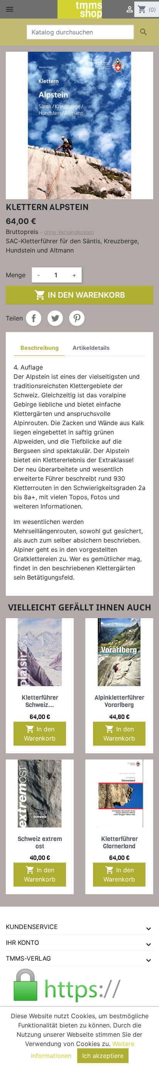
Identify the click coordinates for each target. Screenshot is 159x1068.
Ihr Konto (22, 942)
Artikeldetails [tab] (91, 347)
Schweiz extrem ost (40, 842)
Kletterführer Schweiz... (40, 701)
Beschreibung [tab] (39, 347)
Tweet (55, 318)
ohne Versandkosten (69, 232)
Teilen (33, 318)
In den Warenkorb (79, 295)
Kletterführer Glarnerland (119, 842)
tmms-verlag (28, 958)
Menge (15, 275)
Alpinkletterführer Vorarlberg (119, 701)
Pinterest (77, 318)
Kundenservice (32, 927)
